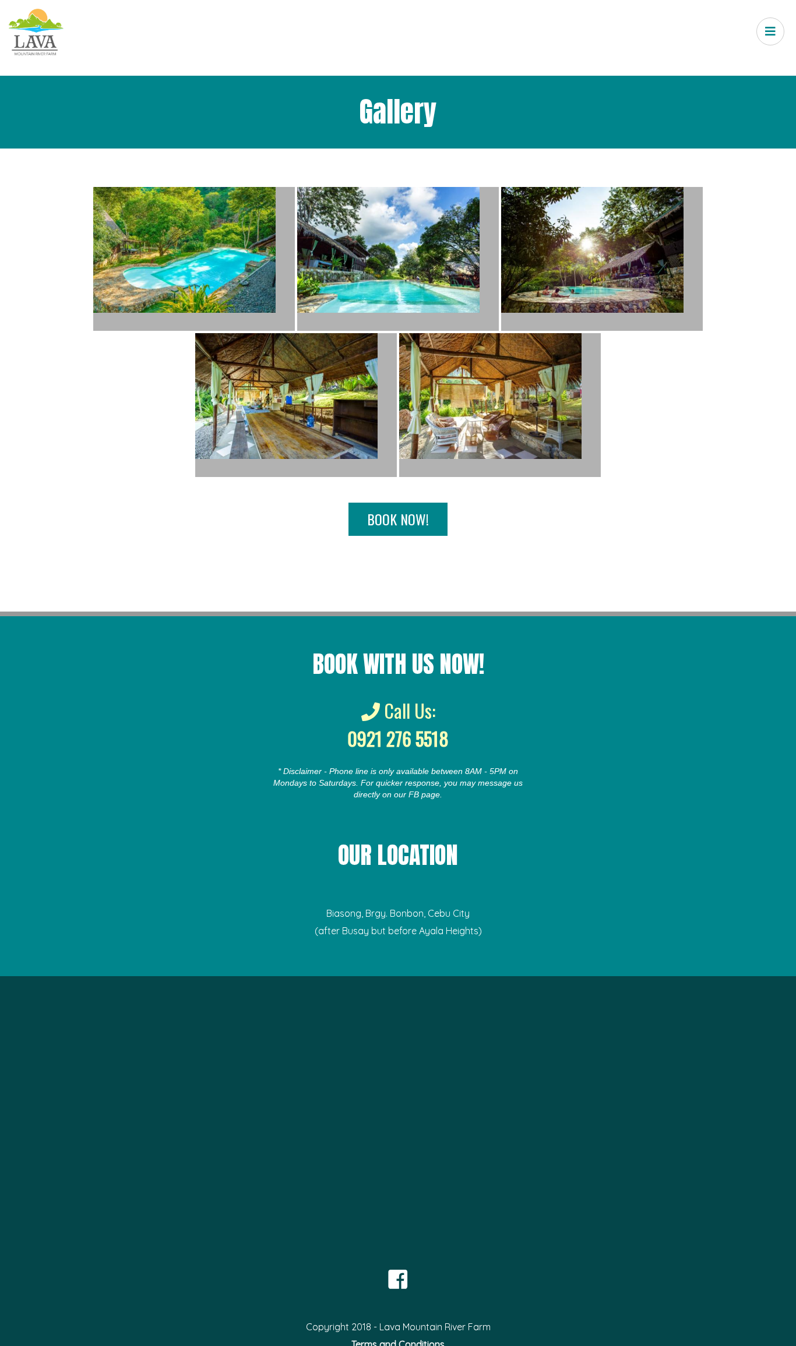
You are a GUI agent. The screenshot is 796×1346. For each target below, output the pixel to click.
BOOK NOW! (398, 518)
